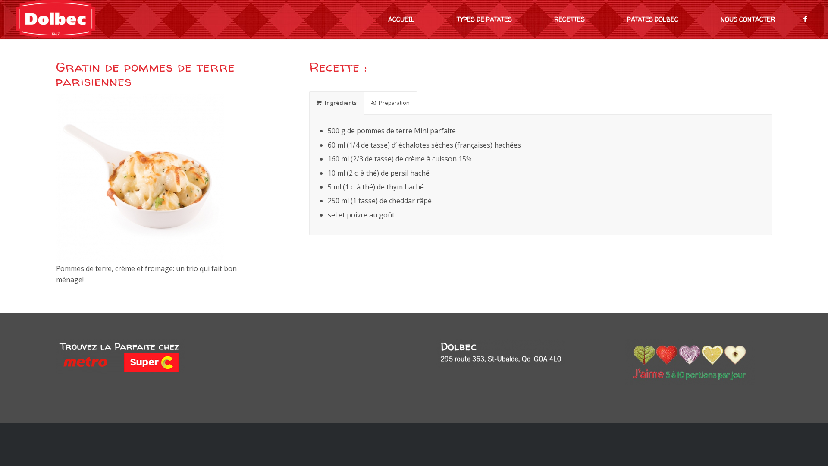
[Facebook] (805, 19)
